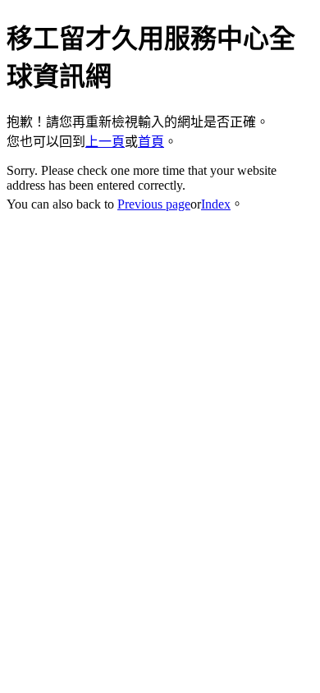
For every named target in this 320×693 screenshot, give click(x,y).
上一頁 (105, 142)
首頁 (151, 142)
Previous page (153, 204)
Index (216, 204)
